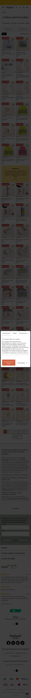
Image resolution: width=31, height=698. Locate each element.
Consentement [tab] (6, 333)
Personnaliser (21, 363)
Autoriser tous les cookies (8, 362)
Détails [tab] (15, 333)
